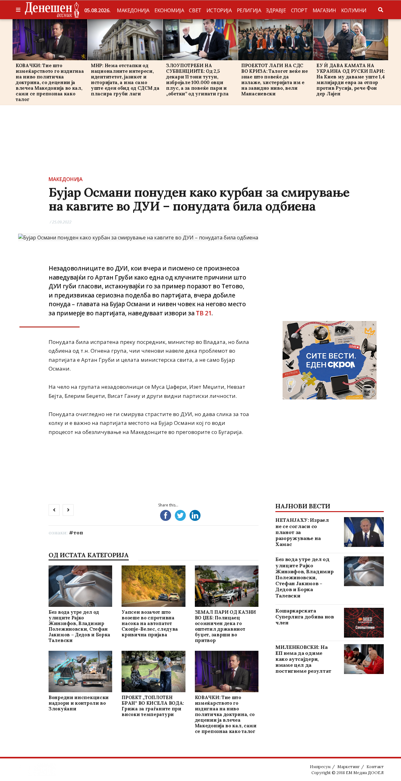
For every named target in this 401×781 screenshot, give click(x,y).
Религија (249, 10)
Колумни (354, 10)
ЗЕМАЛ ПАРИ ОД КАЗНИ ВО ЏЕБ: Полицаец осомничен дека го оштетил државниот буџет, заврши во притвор (225, 626)
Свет (195, 10)
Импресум (320, 766)
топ (78, 532)
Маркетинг (348, 766)
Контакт (375, 766)
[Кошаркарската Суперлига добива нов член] (364, 623)
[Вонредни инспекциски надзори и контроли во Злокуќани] (80, 671)
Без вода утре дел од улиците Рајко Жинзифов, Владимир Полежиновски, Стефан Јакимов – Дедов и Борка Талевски (79, 626)
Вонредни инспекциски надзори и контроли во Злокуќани (79, 703)
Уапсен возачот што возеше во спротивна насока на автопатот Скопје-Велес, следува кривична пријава (150, 623)
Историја (219, 10)
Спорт (299, 10)
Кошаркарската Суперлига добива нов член (304, 616)
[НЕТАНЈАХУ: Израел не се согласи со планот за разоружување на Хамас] (364, 532)
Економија (169, 10)
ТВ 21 (203, 313)
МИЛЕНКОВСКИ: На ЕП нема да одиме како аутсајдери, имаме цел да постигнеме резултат (303, 659)
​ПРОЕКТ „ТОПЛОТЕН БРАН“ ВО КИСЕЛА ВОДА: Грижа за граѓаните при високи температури (153, 705)
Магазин (324, 10)
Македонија (133, 10)
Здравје (276, 10)
